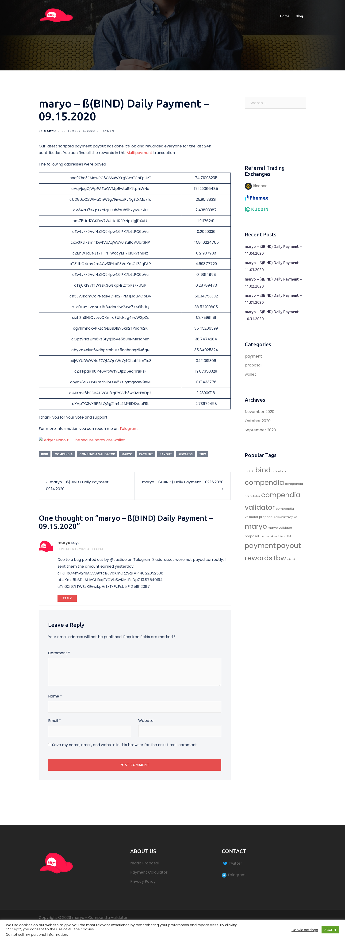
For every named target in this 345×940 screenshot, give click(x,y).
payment (108, 131)
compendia (64, 454)
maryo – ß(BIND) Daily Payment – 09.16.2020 (182, 482)
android (249, 471)
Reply (67, 598)
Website (145, 720)
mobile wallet (282, 536)
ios (295, 517)
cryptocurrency (283, 517)
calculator (279, 471)
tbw (202, 454)
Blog (299, 16)
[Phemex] (256, 197)
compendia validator (97, 454)
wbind (291, 559)
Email (54, 720)
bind (44, 454)
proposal (253, 365)
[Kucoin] (256, 209)
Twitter (235, 863)
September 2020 (260, 430)
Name (55, 696)
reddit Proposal (144, 863)
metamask (266, 536)
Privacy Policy (143, 881)
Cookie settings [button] (304, 930)
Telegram (128, 428)
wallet (250, 374)
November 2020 (259, 411)
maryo (50, 131)
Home (284, 16)
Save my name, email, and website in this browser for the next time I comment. (125, 744)
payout (166, 454)
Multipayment (139, 152)
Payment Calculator (149, 872)
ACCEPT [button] (330, 930)
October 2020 (258, 421)
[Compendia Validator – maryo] (56, 16)
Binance (260, 186)
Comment (59, 653)
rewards (185, 454)
